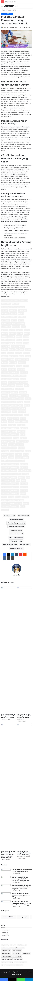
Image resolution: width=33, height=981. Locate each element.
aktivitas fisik (5, 945)
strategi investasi (16, 548)
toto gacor (26, 353)
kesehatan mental (17, 950)
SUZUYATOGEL (6, 303)
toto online (12, 333)
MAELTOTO (13, 317)
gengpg (26, 415)
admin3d (5, 27)
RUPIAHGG (12, 402)
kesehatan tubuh (6, 953)
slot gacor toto (13, 356)
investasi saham (16, 530)
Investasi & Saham (11, 10)
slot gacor (18, 359)
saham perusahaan (10, 544)
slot (3, 346)
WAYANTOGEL (15, 300)
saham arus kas (17, 541)
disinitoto (4, 385)
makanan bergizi (16, 953)
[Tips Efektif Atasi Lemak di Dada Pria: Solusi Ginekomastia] (6, 872)
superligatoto (12, 369)
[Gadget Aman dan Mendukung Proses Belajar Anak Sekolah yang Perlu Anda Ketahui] (6, 887)
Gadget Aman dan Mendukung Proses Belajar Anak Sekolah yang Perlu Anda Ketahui (21, 887)
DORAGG (17, 408)
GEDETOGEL (20, 307)
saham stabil (25, 544)
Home (4, 10)
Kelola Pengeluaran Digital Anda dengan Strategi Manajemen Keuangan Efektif (21, 879)
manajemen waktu (6, 956)
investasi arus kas (17, 519)
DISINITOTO (24, 300)
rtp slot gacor (16, 326)
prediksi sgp (23, 392)
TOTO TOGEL (22, 411)
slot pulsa (26, 343)
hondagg (11, 349)
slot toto (4, 382)
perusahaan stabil (17, 534)
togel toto (4, 356)
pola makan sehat (18, 959)
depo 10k (26, 405)
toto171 (27, 385)
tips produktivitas (18, 965)
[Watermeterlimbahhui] (11, 6)
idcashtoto (12, 460)
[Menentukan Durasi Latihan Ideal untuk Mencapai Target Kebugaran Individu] (6, 895)
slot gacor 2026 (6, 411)
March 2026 (5, 935)
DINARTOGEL (13, 310)
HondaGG (4, 310)
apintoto (28, 356)
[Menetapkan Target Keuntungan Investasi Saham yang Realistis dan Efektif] (24, 650)
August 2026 (5, 930)
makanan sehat (26, 953)
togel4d (12, 395)
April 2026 (5, 932)
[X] (8, 554)
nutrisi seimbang (17, 956)
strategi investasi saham (20, 962)
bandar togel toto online (8, 323)
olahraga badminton (7, 959)
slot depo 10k (5, 300)
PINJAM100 (15, 303)
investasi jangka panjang (17, 523)
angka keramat (19, 389)
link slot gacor (20, 323)
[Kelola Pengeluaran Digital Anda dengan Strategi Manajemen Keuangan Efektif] (6, 879)
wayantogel (19, 385)
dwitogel (21, 356)
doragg (11, 408)
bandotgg (19, 333)
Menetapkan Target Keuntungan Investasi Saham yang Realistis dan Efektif (24, 716)
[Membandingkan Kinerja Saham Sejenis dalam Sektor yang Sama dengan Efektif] (24, 787)
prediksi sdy (14, 392)
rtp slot (8, 346)
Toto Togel (12, 415)
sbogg (28, 477)
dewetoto (28, 398)
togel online (10, 353)
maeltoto (22, 418)
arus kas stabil (24, 516)
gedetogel (4, 330)
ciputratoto (18, 382)
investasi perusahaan (17, 526)
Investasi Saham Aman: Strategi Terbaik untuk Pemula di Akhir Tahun (8, 715)
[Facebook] (4, 554)
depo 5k (11, 389)
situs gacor (20, 444)
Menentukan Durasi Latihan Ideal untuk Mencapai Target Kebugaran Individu (21, 895)
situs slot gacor (6, 326)
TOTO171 (13, 320)
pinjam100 (19, 415)
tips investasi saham (7, 965)
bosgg (3, 353)
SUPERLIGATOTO (7, 438)
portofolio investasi (16, 537)
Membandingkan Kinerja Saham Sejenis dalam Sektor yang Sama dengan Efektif (24, 853)
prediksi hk (5, 395)
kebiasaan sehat (20, 947)
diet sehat (13, 945)
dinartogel (4, 362)
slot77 (23, 326)
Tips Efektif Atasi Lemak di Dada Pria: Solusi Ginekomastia (22, 870)
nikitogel (11, 359)
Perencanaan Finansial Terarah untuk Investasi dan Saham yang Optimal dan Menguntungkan (8, 854)
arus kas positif (10, 516)
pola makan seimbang (7, 962)
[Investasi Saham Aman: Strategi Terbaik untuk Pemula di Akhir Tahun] (8, 650)
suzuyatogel (5, 451)
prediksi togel (5, 392)
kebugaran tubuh (6, 950)
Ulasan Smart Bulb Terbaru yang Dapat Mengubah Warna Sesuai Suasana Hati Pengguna (21, 903)
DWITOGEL (5, 317)
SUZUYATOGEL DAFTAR (8, 307)
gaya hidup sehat (22, 945)
